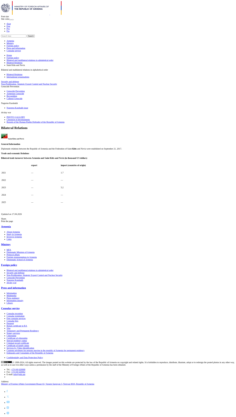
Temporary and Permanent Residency (23, 331)
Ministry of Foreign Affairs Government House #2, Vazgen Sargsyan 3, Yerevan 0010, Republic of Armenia (47, 384)
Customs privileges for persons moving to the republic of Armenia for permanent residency (46, 350)
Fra (8, 31)
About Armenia (13, 232)
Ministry (10, 43)
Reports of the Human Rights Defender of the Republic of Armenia (35, 122)
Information (12, 293)
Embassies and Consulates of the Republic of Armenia (30, 353)
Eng (8, 26)
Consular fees (12, 321)
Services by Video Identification (20, 348)
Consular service (14, 51)
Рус (8, 28)
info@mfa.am (19, 374)
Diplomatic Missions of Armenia (21, 252)
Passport (10, 323)
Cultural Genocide (14, 98)
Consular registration (15, 316)
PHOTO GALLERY (16, 117)
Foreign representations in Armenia (22, 257)
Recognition (12, 96)
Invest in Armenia (14, 237)
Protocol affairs (13, 255)
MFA (9, 250)
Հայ (9, 24)
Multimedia (11, 295)
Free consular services (16, 318)
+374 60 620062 (18, 372)
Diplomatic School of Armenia (20, 259)
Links (9, 239)
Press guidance (13, 298)
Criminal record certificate (18, 343)
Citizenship (11, 336)
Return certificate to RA (17, 326)
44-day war (11, 282)
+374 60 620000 (18, 369)
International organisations (18, 77)
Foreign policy (13, 46)
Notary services (13, 333)
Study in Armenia (14, 234)
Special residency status (17, 340)
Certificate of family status (18, 345)
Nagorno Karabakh (15, 280)
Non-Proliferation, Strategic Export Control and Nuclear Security (29, 84)
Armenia (10, 41)
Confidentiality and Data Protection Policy (25, 357)
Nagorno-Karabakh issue (17, 108)
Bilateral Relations (14, 63)
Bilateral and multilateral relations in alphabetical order (30, 60)
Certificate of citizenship (17, 338)
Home (9, 55)
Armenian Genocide (15, 93)
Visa (8, 328)
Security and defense (10, 81)
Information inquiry (15, 300)
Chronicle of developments (18, 119)
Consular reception (15, 313)
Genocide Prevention (16, 91)
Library (10, 303)
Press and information (16, 48)
